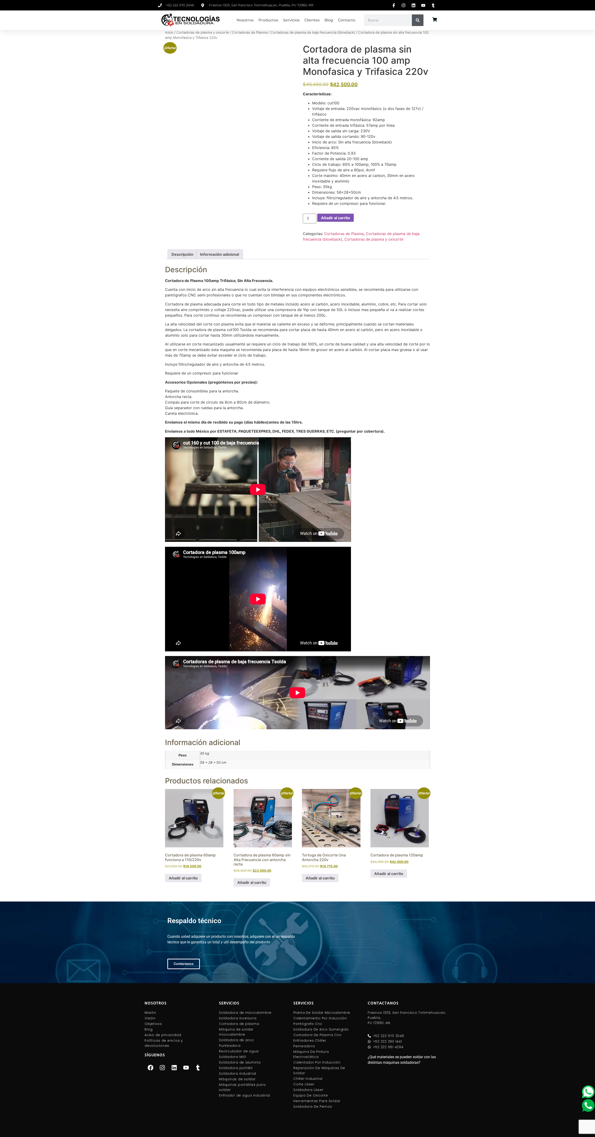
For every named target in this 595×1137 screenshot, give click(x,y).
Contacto (346, 20)
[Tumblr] (198, 1068)
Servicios (291, 20)
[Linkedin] (174, 1068)
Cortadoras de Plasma (250, 32)
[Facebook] (150, 1068)
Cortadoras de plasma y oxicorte (202, 32)
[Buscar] (417, 20)
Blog (328, 20)
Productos (268, 20)
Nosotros (245, 20)
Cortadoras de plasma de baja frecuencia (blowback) (313, 32)
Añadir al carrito (335, 217)
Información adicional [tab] (219, 254)
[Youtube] (186, 1068)
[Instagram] (162, 1068)
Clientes (312, 20)
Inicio (169, 32)
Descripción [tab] (182, 254)
